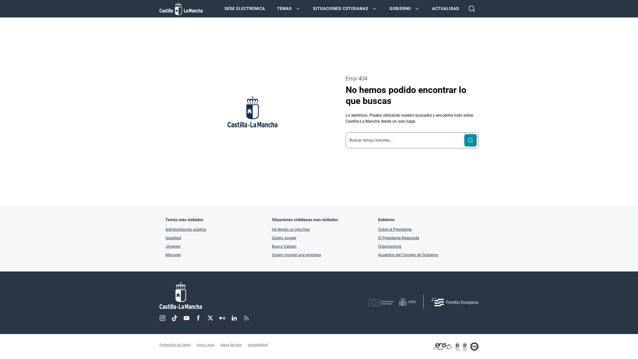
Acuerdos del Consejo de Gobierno (408, 255)
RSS (246, 318)
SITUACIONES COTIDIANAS (340, 8)
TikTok (174, 318)
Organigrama (389, 246)
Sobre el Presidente (395, 229)
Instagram (162, 318)
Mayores (173, 255)
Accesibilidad (258, 345)
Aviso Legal (205, 345)
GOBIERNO (400, 8)
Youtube (186, 318)
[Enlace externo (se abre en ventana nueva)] (455, 346)
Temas (284, 8)
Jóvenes (172, 246)
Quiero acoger (284, 238)
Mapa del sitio (231, 345)
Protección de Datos (175, 345)
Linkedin (234, 318)
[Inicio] (227, 295)
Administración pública (185, 229)
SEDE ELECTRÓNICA (245, 8)
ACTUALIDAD (445, 8)
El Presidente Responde (398, 238)
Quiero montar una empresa (296, 255)
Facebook (198, 318)
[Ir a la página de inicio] (181, 8)
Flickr (222, 318)
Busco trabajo (284, 246)
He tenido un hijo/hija (291, 229)
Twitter (210, 318)
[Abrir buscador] (471, 8)
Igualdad (173, 238)
